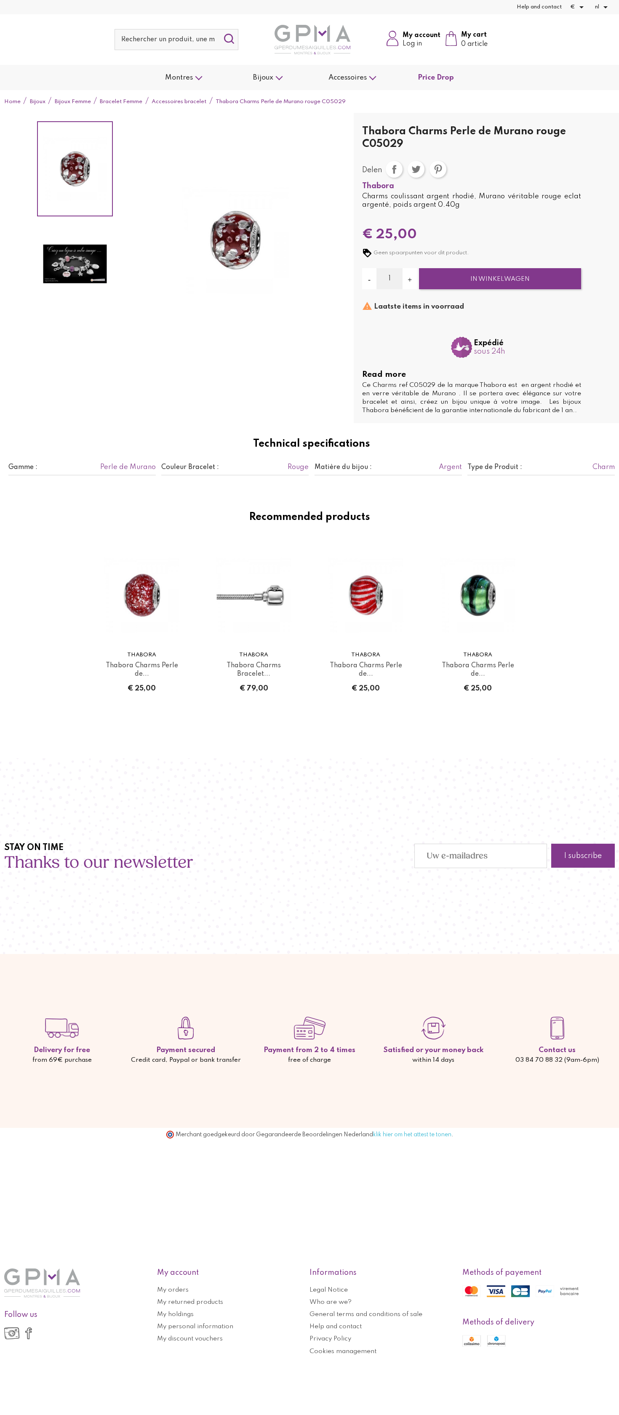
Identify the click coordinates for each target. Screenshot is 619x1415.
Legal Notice (329, 1290)
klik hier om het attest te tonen (412, 1135)
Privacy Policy (330, 1338)
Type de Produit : (494, 467)
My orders (173, 1290)
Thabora (378, 186)
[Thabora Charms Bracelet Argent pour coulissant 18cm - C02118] (254, 595)
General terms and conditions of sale (366, 1314)
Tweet (416, 169)
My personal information (195, 1326)
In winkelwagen (500, 279)
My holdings (175, 1314)
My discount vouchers (190, 1338)
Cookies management (343, 1351)
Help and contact (539, 7)
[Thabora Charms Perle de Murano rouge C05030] (366, 595)
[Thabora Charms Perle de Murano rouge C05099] (142, 595)
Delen (394, 169)
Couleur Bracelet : (190, 467)
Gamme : (22, 467)
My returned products (190, 1302)
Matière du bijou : (343, 467)
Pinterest (438, 169)
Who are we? (331, 1302)
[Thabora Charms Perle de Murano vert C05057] (478, 595)
